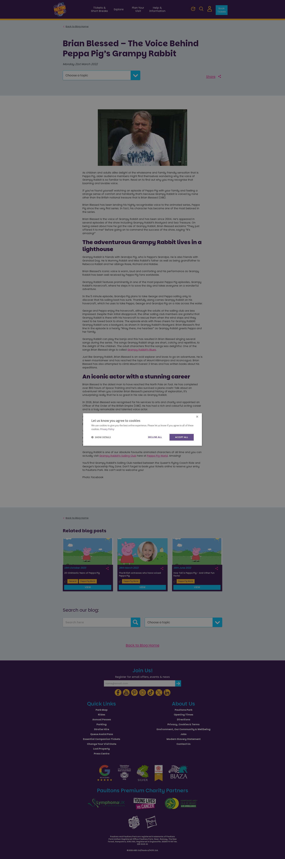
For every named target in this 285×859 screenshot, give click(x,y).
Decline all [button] (155, 437)
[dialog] (142, 429)
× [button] (197, 417)
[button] (101, 437)
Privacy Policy (107, 429)
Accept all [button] (181, 437)
